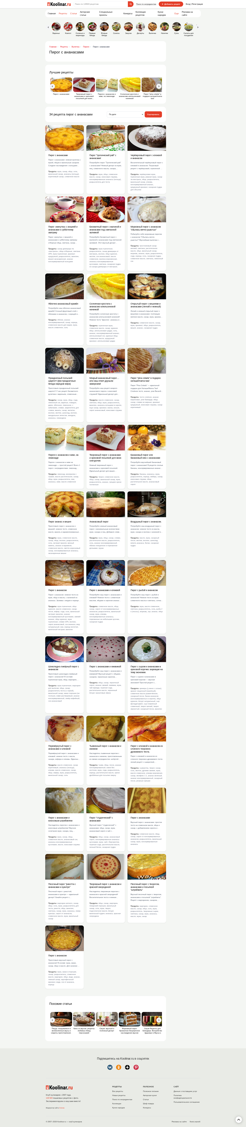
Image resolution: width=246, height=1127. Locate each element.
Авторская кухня (150, 1095)
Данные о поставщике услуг (185, 1091)
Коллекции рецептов (141, 13)
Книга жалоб (195, 1122)
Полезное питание (151, 1091)
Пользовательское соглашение (187, 1102)
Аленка (61, 1108)
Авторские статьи (85, 13)
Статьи (146, 1099)
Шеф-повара (148, 1104)
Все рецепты (117, 1091)
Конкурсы (127, 13)
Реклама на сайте (187, 13)
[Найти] (131, 4)
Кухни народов (162, 13)
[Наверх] (238, 1119)
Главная (52, 13)
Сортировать (153, 114)
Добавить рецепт (171, 4)
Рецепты (63, 13)
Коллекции (116, 1104)
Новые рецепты (118, 1095)
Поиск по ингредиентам (146, 4)
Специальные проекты (105, 13)
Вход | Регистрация (194, 4)
